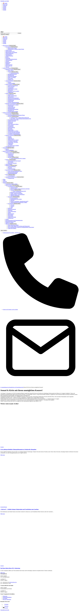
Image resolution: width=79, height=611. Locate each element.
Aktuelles (11, 387)
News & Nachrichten (17, 387)
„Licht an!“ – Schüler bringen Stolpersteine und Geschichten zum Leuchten (19, 509)
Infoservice (7, 387)
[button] (12, 45)
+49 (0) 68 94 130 (12, 582)
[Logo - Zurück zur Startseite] (39, 30)
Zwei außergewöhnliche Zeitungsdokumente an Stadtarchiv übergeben (18, 449)
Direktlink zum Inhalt (4, 1)
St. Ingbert (2, 387)
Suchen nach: (3, 33)
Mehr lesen (2, 454)
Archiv (22, 387)
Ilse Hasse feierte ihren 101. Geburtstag (10, 568)
